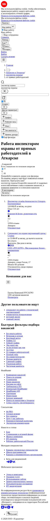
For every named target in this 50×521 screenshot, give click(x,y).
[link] (5, 46)
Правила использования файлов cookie (18, 20)
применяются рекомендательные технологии (22, 491)
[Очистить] (4, 91)
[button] (4, 52)
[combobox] (13, 85)
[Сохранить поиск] (3, 98)
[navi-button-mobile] (3, 60)
